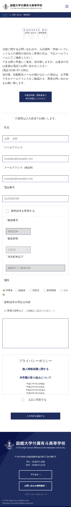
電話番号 (8, 187)
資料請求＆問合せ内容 (28, 306)
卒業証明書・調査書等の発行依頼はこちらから (35, 97)
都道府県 (12, 238)
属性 (5, 280)
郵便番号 (12, 220)
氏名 (5, 127)
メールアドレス (12, 147)
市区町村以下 (14, 256)
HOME (4, 15)
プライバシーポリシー (35, 494)
